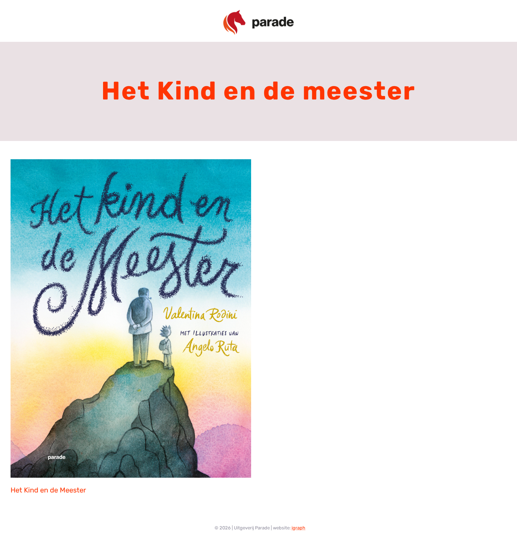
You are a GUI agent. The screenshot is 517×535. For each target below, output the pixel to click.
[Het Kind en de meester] (131, 318)
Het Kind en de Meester (48, 490)
